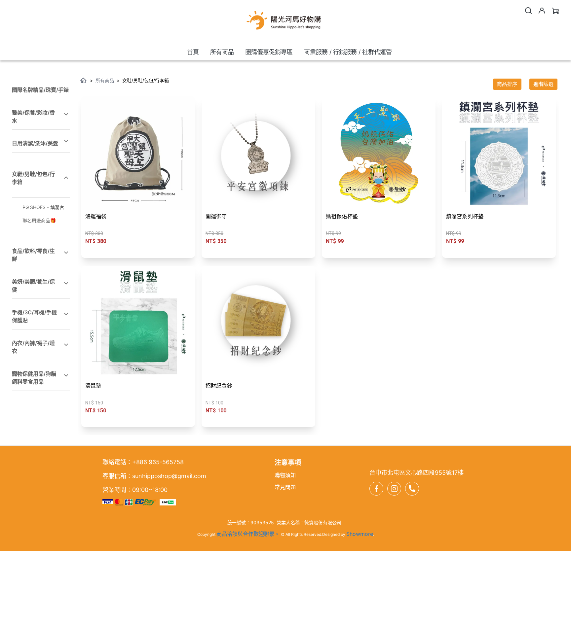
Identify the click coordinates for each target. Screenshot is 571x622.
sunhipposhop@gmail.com (169, 475)
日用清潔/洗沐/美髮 (35, 143)
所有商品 (104, 80)
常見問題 (285, 487)
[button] (41, 87)
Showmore (359, 534)
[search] (528, 10)
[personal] (542, 11)
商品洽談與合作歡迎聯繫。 (248, 534)
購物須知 (285, 475)
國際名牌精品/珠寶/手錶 (40, 89)
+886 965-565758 (158, 462)
